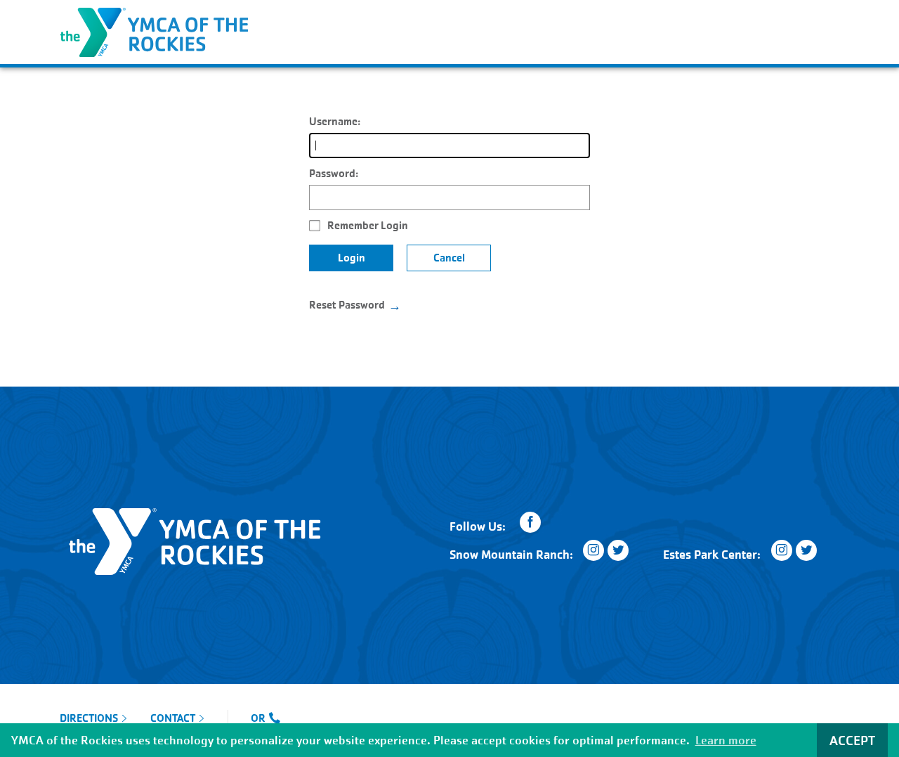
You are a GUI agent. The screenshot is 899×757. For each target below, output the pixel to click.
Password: (333, 173)
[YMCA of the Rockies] (154, 30)
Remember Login (367, 225)
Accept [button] (852, 740)
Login (351, 257)
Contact (172, 718)
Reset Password (347, 304)
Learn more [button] (725, 740)
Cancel (449, 257)
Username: (334, 121)
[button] (829, 15)
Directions (89, 718)
